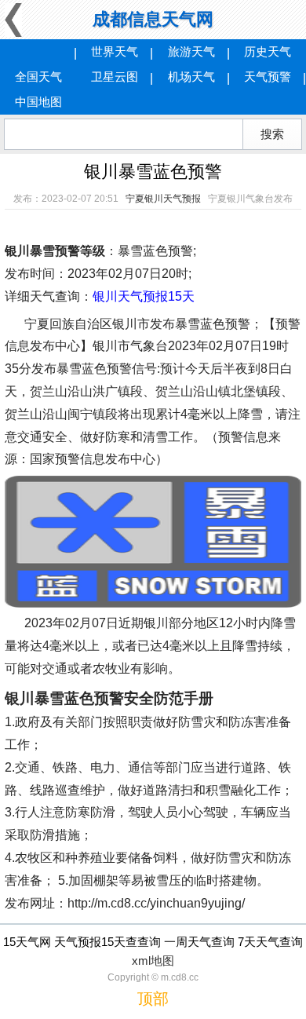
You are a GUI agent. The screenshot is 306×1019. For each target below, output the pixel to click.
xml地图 (153, 960)
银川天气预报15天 (144, 296)
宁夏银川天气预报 (163, 198)
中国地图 (38, 101)
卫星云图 (114, 76)
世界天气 (114, 51)
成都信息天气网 (153, 19)
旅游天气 (191, 51)
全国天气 (38, 76)
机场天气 (191, 76)
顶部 (153, 998)
